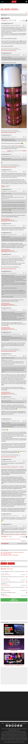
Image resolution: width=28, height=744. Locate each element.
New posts (3, 568)
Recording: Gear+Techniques (5, 574)
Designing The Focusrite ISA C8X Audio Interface (14, 636)
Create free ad (11, 563)
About (2, 723)
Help (19, 723)
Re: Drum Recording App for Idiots (8, 592)
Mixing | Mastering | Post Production (9, 9)
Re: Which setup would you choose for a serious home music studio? (13, 576)
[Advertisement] (14, 611)
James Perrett (3, 573)
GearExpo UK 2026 (14, 650)
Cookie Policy (13, 723)
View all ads (3, 563)
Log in (2, 1)
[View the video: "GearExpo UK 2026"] (14, 644)
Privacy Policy (24, 723)
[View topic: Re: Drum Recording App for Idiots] (26, 592)
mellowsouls (3, 583)
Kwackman (3, 594)
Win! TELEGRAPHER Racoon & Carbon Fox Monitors (12, 552)
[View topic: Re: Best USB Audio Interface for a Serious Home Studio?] (26, 571)
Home (2, 8)
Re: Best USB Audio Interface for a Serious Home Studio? (13, 571)
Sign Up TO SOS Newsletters (14, 599)
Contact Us (7, 723)
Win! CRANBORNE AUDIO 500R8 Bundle (9, 555)
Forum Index (7, 8)
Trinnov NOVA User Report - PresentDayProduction (14, 665)
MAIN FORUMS (14, 8)
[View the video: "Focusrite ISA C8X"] (14, 629)
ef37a (2, 589)
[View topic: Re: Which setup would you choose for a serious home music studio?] (26, 576)
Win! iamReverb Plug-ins (6, 553)
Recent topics (10, 568)
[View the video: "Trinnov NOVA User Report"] (14, 658)
